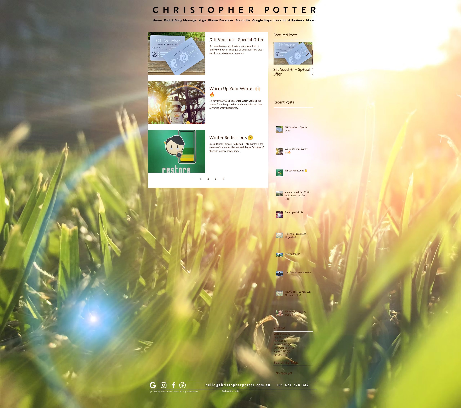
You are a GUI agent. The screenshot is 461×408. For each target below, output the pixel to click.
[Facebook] (173, 385)
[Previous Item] (279, 53)
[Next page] (223, 179)
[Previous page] (193, 179)
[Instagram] (163, 385)
